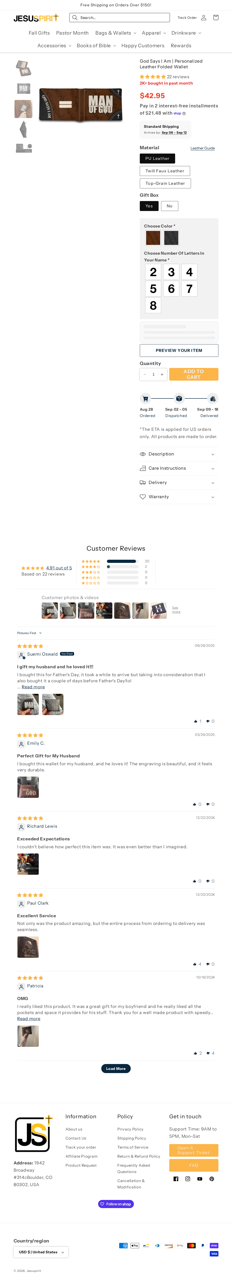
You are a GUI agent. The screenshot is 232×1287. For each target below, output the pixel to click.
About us (73, 1129)
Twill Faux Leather (164, 170)
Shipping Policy (131, 1138)
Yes (149, 206)
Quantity (150, 363)
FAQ (193, 1165)
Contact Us (75, 1138)
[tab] (23, 68)
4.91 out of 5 (59, 568)
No (170, 206)
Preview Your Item (179, 350)
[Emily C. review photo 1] (28, 787)
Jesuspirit (34, 1271)
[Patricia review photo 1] (28, 1036)
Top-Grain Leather (165, 183)
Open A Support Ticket (193, 1150)
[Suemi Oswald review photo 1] (28, 704)
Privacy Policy (130, 1129)
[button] (115, 33)
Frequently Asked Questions (133, 1168)
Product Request (81, 1165)
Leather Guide (203, 148)
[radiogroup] (179, 238)
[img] (30, 646)
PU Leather (157, 158)
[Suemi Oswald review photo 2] (53, 704)
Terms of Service (132, 1147)
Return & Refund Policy (138, 1156)
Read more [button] (33, 687)
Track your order (80, 1147)
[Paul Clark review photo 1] (28, 947)
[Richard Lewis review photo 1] (28, 864)
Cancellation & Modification (131, 1183)
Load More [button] (116, 1068)
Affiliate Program (81, 1156)
